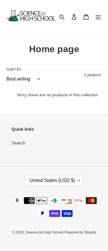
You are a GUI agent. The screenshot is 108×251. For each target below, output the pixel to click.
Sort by (13, 70)
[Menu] (98, 17)
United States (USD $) (52, 180)
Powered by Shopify (80, 232)
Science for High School (44, 232)
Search (18, 142)
